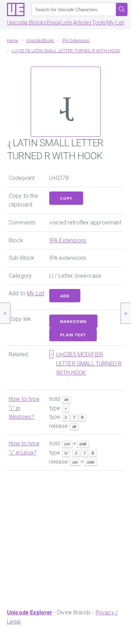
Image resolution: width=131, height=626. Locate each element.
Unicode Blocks (26, 22)
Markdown (73, 321)
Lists (66, 22)
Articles (82, 22)
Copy (66, 198)
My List (115, 22)
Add (65, 296)
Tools (99, 22)
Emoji (53, 22)
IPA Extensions (67, 240)
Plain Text (73, 335)
